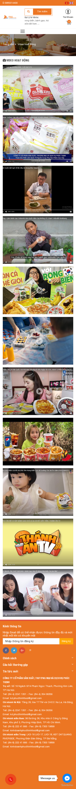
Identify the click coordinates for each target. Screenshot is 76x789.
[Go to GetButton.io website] (67, 785)
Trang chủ (8, 44)
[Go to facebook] (67, 778)
